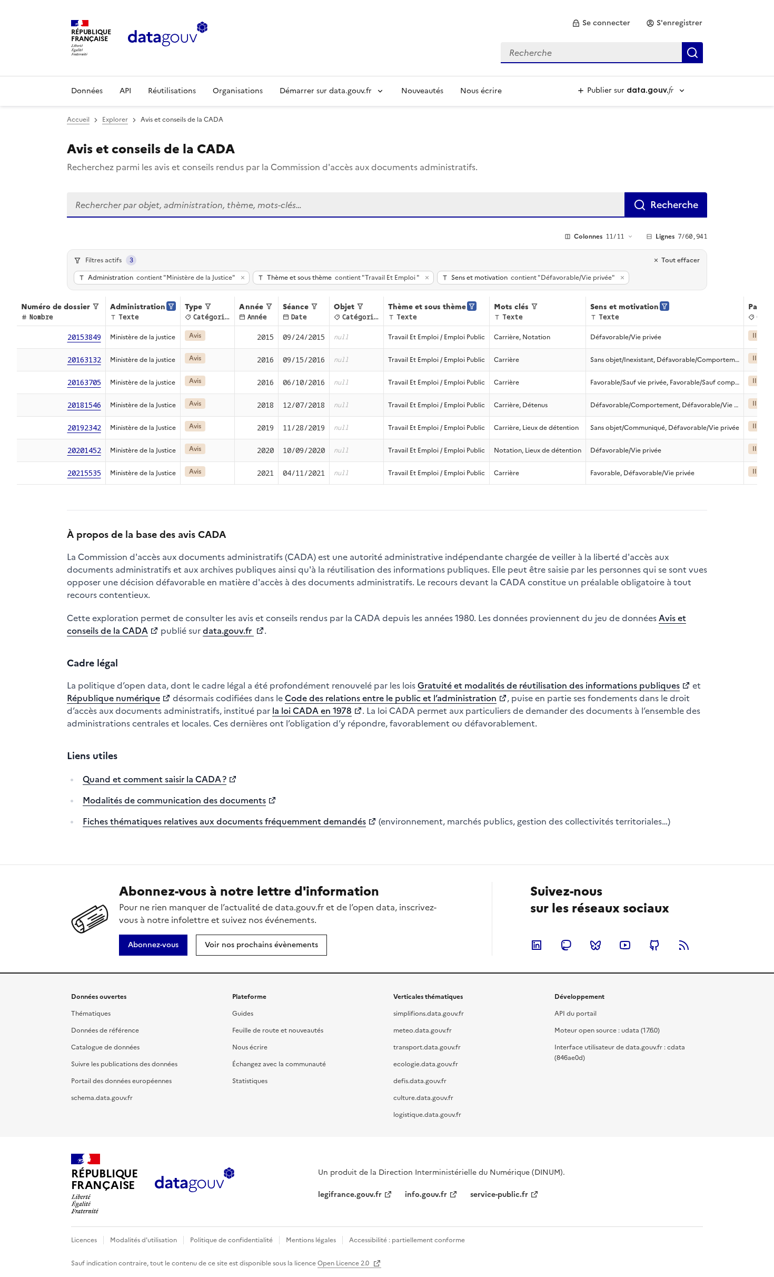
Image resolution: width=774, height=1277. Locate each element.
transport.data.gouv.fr (427, 1047)
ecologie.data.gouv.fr (425, 1064)
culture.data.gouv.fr (423, 1098)
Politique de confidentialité (231, 1240)
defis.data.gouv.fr (419, 1081)
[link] (601, 23)
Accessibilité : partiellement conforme (407, 1240)
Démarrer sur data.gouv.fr (326, 90)
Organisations (238, 90)
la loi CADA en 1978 (312, 710)
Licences (84, 1240)
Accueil (78, 119)
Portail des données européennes (121, 1081)
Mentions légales (311, 1240)
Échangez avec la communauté (279, 1064)
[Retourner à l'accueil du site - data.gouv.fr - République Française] (194, 1183)
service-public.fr (499, 1194)
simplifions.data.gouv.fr (428, 1013)
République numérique (113, 698)
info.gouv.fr (426, 1194)
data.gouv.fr (228, 630)
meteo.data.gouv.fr (422, 1030)
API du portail (575, 1013)
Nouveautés (422, 90)
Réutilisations (172, 90)
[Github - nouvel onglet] (654, 945)
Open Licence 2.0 (344, 1263)
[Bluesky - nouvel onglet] (595, 945)
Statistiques (249, 1081)
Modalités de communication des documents (174, 800)
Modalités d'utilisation (143, 1240)
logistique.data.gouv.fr (427, 1114)
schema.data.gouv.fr (102, 1098)
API (125, 90)
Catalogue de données (105, 1047)
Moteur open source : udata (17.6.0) (607, 1030)
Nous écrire (481, 90)
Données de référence (105, 1030)
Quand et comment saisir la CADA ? (154, 779)
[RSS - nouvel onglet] (683, 945)
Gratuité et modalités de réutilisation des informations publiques (549, 685)
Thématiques (91, 1013)
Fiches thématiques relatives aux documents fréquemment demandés (224, 821)
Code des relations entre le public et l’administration (391, 698)
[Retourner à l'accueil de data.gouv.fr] (167, 37)
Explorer (115, 119)
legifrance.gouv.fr (350, 1194)
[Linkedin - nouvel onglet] (536, 945)
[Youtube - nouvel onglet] (625, 945)
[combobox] (602, 52)
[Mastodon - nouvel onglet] (566, 945)
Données (87, 90)
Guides (242, 1013)
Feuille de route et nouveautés (277, 1030)
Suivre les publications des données (124, 1064)
